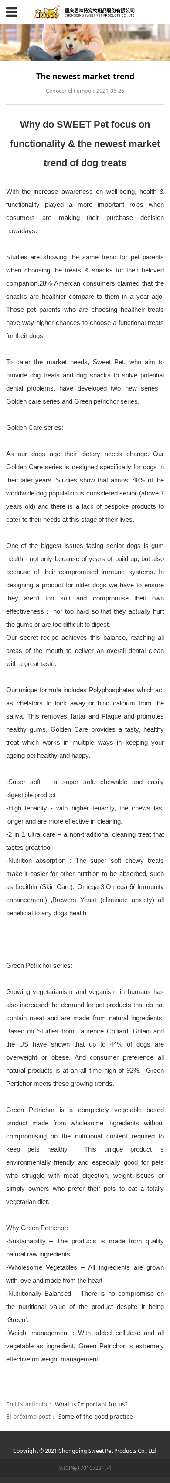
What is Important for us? (91, 1404)
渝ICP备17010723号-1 (85, 1468)
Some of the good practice (95, 1416)
